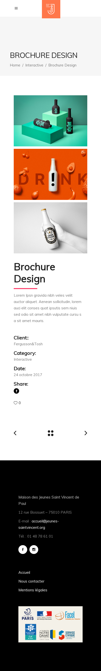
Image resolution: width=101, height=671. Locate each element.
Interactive (34, 65)
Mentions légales (32, 590)
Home (15, 65)
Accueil (24, 572)
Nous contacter (31, 581)
